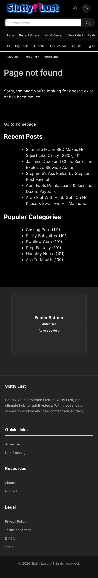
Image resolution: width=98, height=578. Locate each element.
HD (8, 46)
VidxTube (51, 57)
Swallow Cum (39, 241)
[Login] (74, 8)
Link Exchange (16, 453)
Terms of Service (18, 530)
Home (10, 35)
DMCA (10, 538)
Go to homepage (20, 124)
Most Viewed (54, 35)
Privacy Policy (15, 521)
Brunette (39, 46)
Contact (11, 491)
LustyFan (12, 57)
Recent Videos (29, 35)
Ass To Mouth (39, 259)
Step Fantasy (38, 247)
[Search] (87, 22)
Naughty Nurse (40, 253)
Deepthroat (58, 46)
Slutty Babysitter (42, 235)
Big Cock (21, 46)
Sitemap (11, 483)
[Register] (86, 8)
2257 (9, 547)
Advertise (12, 444)
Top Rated (75, 35)
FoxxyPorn (31, 57)
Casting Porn (38, 229)
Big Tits (76, 46)
